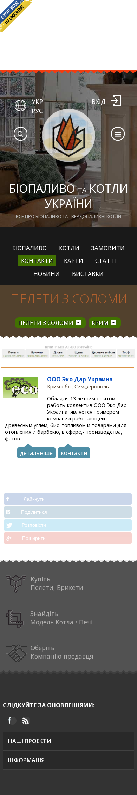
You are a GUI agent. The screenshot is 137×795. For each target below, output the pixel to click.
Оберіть (62, 651)
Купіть (57, 583)
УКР (37, 101)
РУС (37, 110)
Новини (46, 274)
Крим (100, 323)
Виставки (88, 274)
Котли (69, 248)
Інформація (26, 760)
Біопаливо (29, 248)
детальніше (36, 453)
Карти (73, 261)
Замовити (108, 248)
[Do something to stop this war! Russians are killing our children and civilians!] (16, 16)
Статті (105, 261)
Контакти (37, 261)
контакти (74, 453)
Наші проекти (29, 741)
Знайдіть (61, 617)
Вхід (98, 101)
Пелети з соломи (68, 298)
